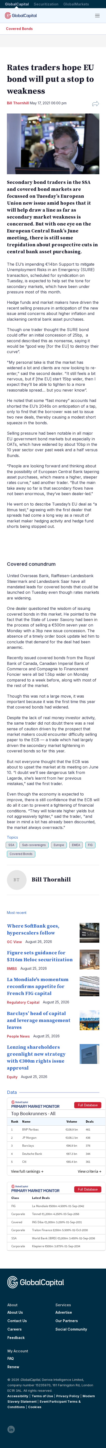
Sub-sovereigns (34, 845)
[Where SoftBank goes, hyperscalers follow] (89, 933)
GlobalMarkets (76, 4)
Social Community (71, 1329)
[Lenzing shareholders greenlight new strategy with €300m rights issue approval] (89, 1054)
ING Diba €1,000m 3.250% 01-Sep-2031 (57, 1222)
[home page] (21, 15)
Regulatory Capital (23, 1002)
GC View (14, 942)
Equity (12, 1077)
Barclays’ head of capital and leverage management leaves (39, 1021)
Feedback (16, 1337)
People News (18, 1036)
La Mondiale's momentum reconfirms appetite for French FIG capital (38, 987)
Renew (13, 1367)
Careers (14, 1329)
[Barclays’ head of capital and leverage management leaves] (89, 1020)
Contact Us (17, 1321)
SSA (11, 845)
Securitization (46, 4)
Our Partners (66, 1321)
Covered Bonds (19, 29)
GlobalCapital (17, 4)
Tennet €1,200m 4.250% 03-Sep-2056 (55, 1214)
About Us (15, 1312)
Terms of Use (42, 1396)
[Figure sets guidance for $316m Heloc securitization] (89, 959)
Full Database (88, 1105)
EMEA (76, 845)
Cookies (34, 1407)
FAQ (10, 1358)
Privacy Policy (67, 1396)
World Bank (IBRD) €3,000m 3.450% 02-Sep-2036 (63, 1238)
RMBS (12, 968)
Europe (59, 845)
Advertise (63, 1312)
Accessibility (17, 1396)
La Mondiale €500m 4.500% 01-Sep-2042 (58, 1206)
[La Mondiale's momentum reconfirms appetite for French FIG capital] (89, 986)
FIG (90, 845)
